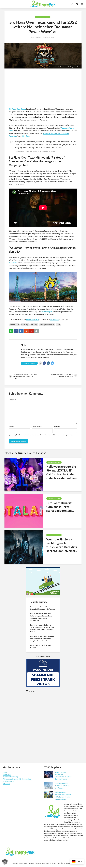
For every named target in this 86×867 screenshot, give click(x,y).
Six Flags (34, 325)
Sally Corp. (25, 325)
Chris (32, 37)
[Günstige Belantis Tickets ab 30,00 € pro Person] (48, 786)
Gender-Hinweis (8, 781)
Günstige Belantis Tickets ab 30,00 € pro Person (62, 785)
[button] (5, 862)
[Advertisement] (43, 88)
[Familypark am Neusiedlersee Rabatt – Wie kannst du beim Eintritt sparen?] (48, 795)
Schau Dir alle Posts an (29, 363)
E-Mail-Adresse (37, 426)
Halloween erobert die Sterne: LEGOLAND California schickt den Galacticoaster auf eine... (62, 472)
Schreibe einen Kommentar (45, 37)
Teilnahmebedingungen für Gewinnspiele (17, 779)
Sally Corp (25, 136)
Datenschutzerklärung (10, 777)
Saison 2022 (14, 325)
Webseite (57, 426)
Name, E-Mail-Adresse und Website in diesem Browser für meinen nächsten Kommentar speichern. (42, 435)
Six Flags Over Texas (17, 109)
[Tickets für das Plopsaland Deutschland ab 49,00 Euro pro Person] (48, 774)
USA (58, 325)
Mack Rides (13, 263)
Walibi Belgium (46, 312)
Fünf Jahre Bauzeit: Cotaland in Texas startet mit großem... (60, 506)
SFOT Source (54, 319)
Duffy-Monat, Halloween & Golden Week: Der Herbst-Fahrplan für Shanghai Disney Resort (42, 638)
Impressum (7, 774)
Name (11, 426)
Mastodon (6, 783)
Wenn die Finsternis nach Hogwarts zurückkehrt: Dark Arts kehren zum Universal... (61, 545)
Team (5, 772)
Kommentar (12, 399)
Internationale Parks (42, 17)
